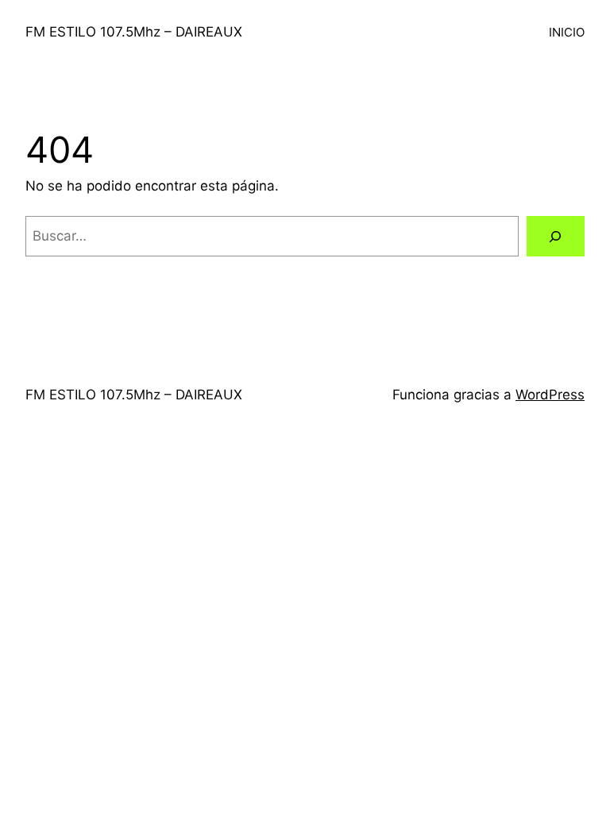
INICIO (567, 32)
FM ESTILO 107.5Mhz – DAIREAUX (133, 32)
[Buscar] (556, 236)
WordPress (550, 395)
